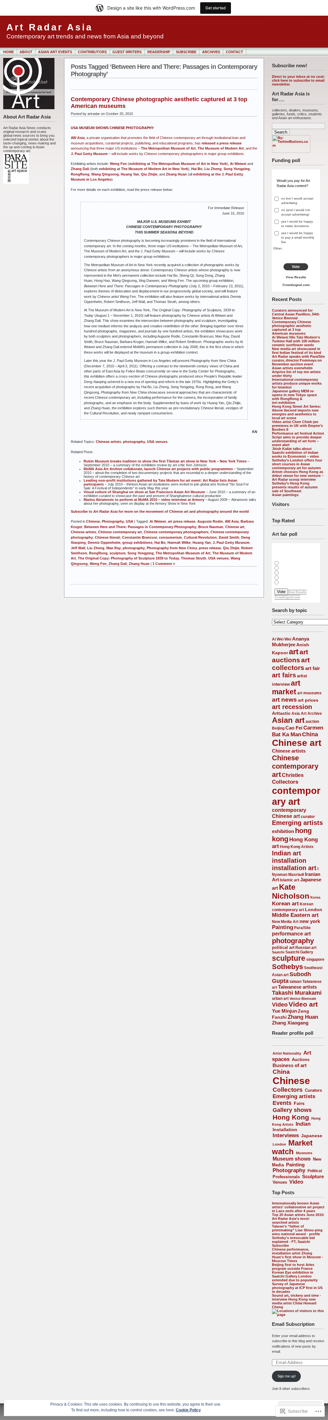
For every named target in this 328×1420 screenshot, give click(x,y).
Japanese (311, 1135)
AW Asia (78, 138)
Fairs (299, 1103)
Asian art (288, 720)
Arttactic (281, 713)
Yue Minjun (284, 1011)
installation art (294, 867)
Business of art (290, 1065)
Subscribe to (82, 511)
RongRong (80, 174)
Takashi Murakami (297, 993)
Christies (293, 775)
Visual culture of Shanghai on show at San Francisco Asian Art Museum (144, 492)
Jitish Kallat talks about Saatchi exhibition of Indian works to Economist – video (295, 452)
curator (308, 816)
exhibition (283, 831)
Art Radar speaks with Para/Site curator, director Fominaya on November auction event (298, 360)
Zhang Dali (80, 169)
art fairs (284, 675)
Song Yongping (237, 169)
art (294, 652)
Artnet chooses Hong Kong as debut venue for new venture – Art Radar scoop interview (298, 475)
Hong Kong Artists (297, 847)
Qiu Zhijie (149, 174)
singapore (315, 959)
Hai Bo (196, 169)
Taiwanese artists (297, 987)
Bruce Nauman (210, 527)
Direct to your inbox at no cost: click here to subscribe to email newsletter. (298, 80)
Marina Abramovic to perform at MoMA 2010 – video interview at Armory (144, 500)
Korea (315, 897)
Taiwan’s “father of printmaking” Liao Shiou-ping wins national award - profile (297, 1230)
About (26, 52)
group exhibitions (137, 542)
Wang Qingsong (105, 174)
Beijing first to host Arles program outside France (293, 1266)
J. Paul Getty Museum (89, 154)
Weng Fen (118, 164)
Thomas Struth (193, 558)
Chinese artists (289, 751)
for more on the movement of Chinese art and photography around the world (183, 511)
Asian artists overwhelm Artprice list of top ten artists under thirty (296, 372)
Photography (289, 1170)
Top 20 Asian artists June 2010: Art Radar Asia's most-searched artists (298, 1218)
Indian (303, 1124)
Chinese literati (107, 537)
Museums (304, 1153)
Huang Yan (130, 174)
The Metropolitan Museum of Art (168, 148)
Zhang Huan (303, 1017)
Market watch (292, 1147)
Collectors (285, 782)
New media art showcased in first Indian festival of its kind (296, 351)
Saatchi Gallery (299, 952)
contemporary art (296, 796)
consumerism (170, 537)
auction (312, 721)
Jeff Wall (78, 548)
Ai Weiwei (238, 164)
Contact (234, 52)
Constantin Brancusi (139, 537)
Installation (285, 1129)
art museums (309, 693)
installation (289, 860)
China (310, 734)
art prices (308, 700)
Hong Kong (291, 1117)
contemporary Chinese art (289, 813)
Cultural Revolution (200, 537)
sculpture (288, 958)
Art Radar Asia (49, 27)
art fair (312, 668)
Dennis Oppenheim (104, 542)
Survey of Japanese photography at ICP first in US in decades (297, 1288)
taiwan (295, 981)
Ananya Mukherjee (290, 641)
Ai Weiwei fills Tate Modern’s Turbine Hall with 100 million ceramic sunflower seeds (296, 341)
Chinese (291, 1080)
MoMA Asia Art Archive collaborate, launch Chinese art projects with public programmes (158, 469)
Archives (211, 52)
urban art (280, 998)
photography (293, 941)
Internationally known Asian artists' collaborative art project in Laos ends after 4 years (298, 1207)
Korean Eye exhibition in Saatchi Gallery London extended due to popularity (295, 1276)
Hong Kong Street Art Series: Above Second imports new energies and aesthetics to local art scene (296, 412)
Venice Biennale (303, 998)
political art (283, 947)
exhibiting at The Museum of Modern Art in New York (143, 169)
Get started (215, 7)
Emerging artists (297, 822)
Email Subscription (293, 1324)
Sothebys (287, 967)
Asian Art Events (55, 52)
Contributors (92, 52)
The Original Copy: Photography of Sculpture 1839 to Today (128, 558)
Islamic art (289, 880)
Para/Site (302, 928)
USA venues (157, 442)
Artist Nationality (287, 1053)
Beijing (278, 728)
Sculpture (313, 1176)
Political (315, 1171)
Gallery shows (292, 1109)
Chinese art (296, 743)
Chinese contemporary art (295, 766)
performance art (291, 933)
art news (284, 699)
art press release (181, 521)
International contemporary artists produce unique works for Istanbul (297, 383)
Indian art (286, 853)
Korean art (285, 904)
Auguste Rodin (210, 521)
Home (8, 52)
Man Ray (113, 548)
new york (309, 921)
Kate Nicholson (290, 891)
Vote (296, 267)
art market (286, 687)
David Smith (229, 537)
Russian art (305, 947)
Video (280, 1004)
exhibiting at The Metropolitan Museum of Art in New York (178, 164)
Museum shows (292, 1159)
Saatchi (278, 952)
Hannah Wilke (179, 542)
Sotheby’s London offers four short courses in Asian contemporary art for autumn (297, 464)
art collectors (291, 663)
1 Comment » (163, 564)
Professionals (286, 1176)
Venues (280, 1182)
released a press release (221, 143)
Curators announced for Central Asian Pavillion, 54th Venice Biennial (295, 314)
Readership (158, 52)
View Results (296, 277)
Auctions (300, 1059)
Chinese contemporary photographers (176, 532)
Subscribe (186, 52)
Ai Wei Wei (281, 639)
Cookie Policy (188, 1410)
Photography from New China (172, 548)
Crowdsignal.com (296, 285)
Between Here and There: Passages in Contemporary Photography (140, 527)
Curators (313, 1090)
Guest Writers (127, 52)
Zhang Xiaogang (290, 1022)
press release (210, 548)
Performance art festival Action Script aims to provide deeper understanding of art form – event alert (298, 439)
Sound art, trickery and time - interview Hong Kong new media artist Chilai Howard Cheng (296, 1301)
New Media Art (285, 921)
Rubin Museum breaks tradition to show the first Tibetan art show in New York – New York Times (165, 461)
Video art (303, 1004)
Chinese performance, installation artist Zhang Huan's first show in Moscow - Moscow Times (297, 1255)
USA (129, 521)
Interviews (286, 1135)
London (313, 909)
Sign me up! (286, 1376)
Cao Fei (293, 727)
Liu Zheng (213, 169)
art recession (292, 706)
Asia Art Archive (306, 713)
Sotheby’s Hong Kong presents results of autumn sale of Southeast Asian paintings (295, 489)
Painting (282, 927)
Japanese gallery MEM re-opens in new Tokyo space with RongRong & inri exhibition (294, 396)
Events (282, 1103)
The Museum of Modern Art (221, 148)
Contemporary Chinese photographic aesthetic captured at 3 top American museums (291, 327)
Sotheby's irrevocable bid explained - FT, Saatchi (293, 1240)
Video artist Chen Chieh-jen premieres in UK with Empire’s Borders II (297, 425)
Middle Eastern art (295, 915)
